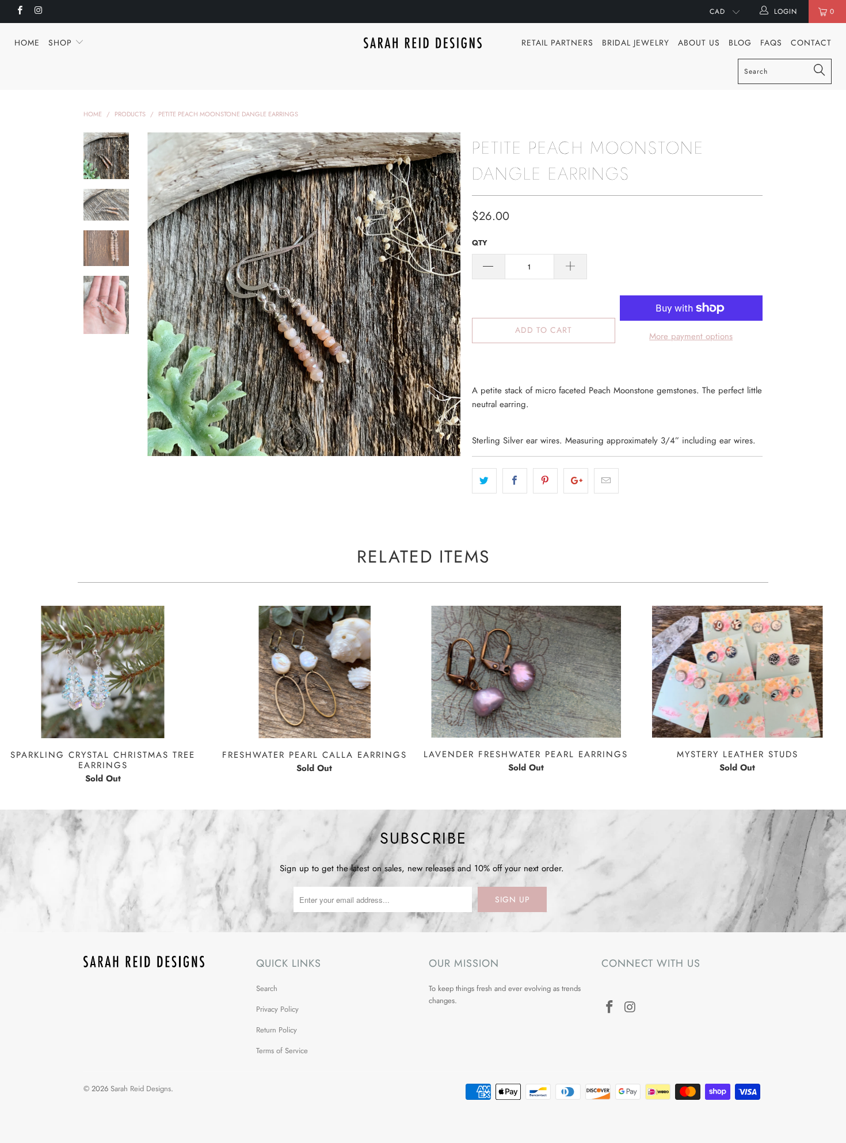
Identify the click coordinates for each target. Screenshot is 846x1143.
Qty (479, 242)
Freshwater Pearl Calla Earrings (315, 672)
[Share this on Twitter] (484, 480)
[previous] (164, 294)
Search (266, 988)
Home (27, 42)
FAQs (771, 42)
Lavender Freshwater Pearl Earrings (526, 672)
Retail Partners (557, 42)
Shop (61, 42)
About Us (699, 42)
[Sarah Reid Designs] (422, 43)
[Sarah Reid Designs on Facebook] (19, 11)
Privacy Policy (277, 1009)
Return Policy (276, 1029)
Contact (811, 42)
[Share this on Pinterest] (545, 480)
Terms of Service (282, 1050)
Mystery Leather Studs (738, 672)
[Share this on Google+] (575, 480)
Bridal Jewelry (635, 42)
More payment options (691, 336)
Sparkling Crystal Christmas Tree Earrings (103, 672)
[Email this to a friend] (606, 480)
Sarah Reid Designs (140, 1088)
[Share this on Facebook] (514, 480)
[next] (443, 294)
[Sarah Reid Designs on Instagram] (38, 11)
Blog (740, 42)
